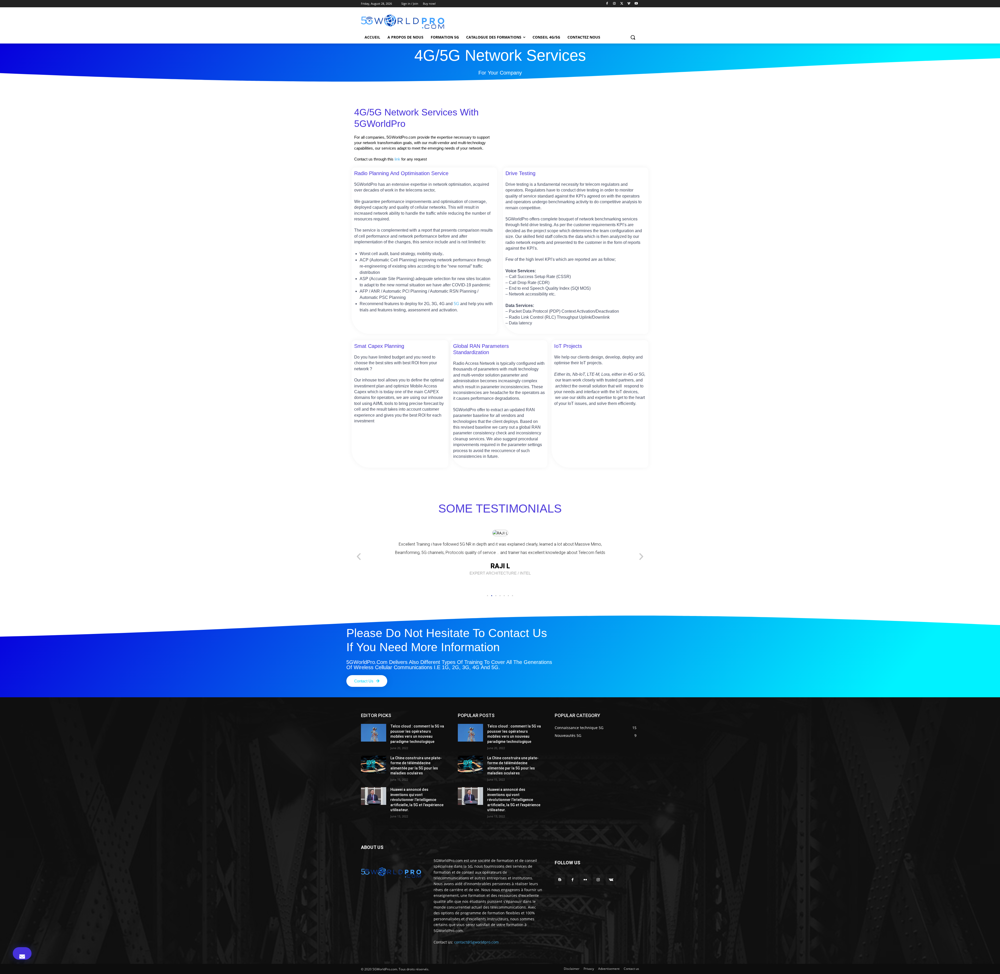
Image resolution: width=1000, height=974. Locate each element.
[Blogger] (560, 879)
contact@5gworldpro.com (476, 942)
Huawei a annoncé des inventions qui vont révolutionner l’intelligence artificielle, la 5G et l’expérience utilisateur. (416, 799)
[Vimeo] (629, 4)
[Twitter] (622, 4)
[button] (633, 37)
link (397, 159)
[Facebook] (607, 4)
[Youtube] (636, 4)
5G (456, 303)
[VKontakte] (611, 879)
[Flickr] (585, 879)
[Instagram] (614, 4)
